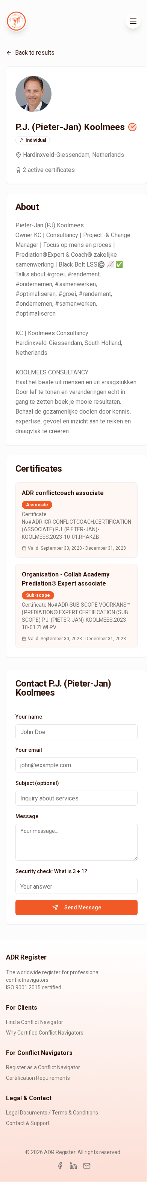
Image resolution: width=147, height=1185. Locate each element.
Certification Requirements (38, 1078)
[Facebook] (60, 1166)
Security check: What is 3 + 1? (51, 871)
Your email (28, 750)
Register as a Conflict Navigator (43, 1067)
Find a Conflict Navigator (34, 1022)
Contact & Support (28, 1123)
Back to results (35, 52)
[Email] (87, 1166)
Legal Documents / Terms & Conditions (52, 1113)
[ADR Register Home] (16, 21)
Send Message (82, 907)
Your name (28, 717)
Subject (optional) (37, 783)
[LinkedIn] (73, 1166)
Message (26, 816)
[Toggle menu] (133, 21)
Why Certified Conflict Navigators (44, 1033)
